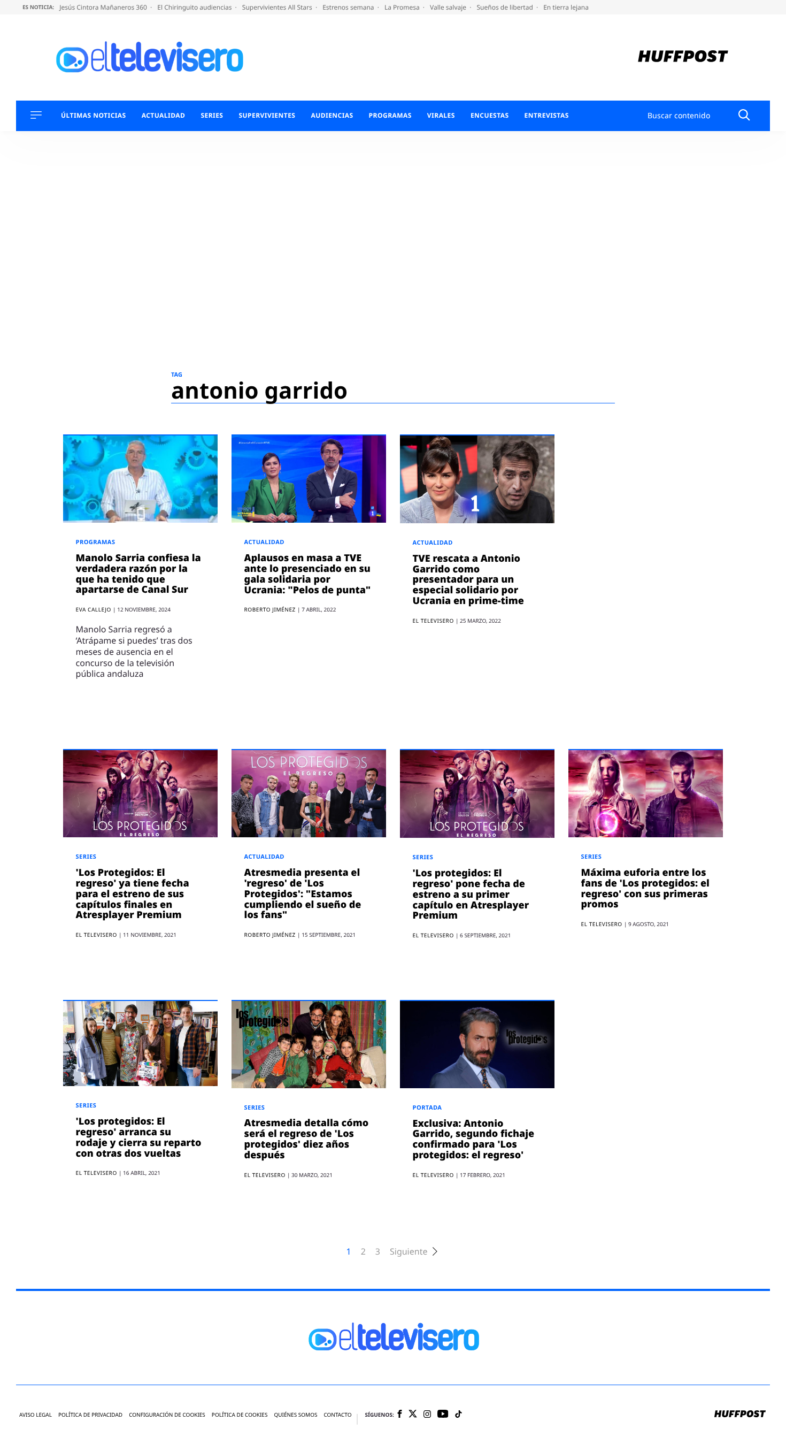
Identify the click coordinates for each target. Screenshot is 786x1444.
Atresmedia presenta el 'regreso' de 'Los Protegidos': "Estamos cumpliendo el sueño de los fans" (302, 893)
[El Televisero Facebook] (399, 1415)
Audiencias (332, 115)
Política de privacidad (90, 1414)
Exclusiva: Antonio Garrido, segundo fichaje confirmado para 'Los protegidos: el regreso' (474, 1139)
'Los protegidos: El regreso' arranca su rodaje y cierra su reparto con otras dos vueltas (139, 1137)
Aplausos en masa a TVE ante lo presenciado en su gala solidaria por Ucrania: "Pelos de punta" (307, 574)
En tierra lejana (566, 7)
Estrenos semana (349, 7)
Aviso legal (35, 1414)
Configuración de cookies (167, 1414)
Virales (441, 115)
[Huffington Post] (683, 57)
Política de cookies (240, 1414)
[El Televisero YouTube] (443, 1414)
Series (212, 115)
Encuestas (490, 115)
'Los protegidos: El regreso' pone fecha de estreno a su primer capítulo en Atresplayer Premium (471, 894)
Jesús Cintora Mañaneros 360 (104, 7)
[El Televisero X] (413, 1414)
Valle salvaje (449, 7)
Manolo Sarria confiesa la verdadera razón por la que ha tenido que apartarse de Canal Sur (138, 574)
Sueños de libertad (505, 7)
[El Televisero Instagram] (427, 1414)
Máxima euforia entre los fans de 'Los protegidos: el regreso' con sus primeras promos (645, 888)
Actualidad (164, 115)
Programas (390, 115)
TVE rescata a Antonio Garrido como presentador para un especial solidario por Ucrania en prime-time (468, 579)
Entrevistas (547, 115)
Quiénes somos (295, 1414)
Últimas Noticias (93, 115)
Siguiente (408, 1251)
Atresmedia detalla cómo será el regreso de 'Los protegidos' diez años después (306, 1139)
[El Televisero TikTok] (458, 1414)
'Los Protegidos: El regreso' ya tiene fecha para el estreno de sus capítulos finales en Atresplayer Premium (132, 893)
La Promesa (402, 7)
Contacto (337, 1414)
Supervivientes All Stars (278, 7)
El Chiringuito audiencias (195, 7)
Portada (427, 1108)
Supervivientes (266, 115)
